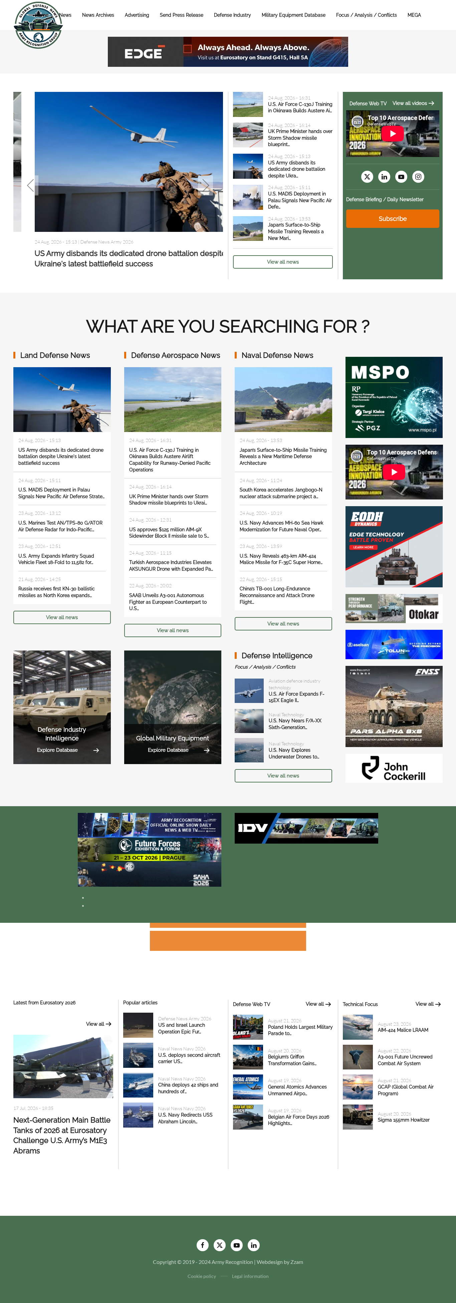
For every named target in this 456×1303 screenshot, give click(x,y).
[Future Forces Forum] (149, 849)
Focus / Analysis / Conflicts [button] (366, 15)
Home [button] (41, 15)
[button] (30, 185)
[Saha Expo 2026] (149, 824)
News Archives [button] (98, 15)
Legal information (250, 1276)
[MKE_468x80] (149, 873)
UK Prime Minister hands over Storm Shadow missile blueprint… (300, 138)
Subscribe (393, 218)
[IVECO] (306, 827)
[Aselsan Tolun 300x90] (394, 643)
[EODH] (394, 546)
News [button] (65, 15)
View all (95, 1024)
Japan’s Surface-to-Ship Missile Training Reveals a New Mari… (296, 231)
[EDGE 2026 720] (228, 51)
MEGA (414, 15)
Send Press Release (181, 15)
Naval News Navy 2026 (182, 1048)
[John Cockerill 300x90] (394, 767)
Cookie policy (202, 1276)
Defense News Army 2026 (85, 242)
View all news (283, 262)
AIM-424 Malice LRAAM (403, 1030)
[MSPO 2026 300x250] (394, 397)
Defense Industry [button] (232, 15)
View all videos (410, 103)
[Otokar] (394, 608)
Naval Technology (286, 714)
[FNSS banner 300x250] (394, 705)
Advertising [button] (137, 15)
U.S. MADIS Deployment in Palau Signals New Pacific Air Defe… (300, 200)
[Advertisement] (228, 926)
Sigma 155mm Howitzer (404, 1120)
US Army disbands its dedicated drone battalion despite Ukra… (296, 169)
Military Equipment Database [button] (293, 15)
